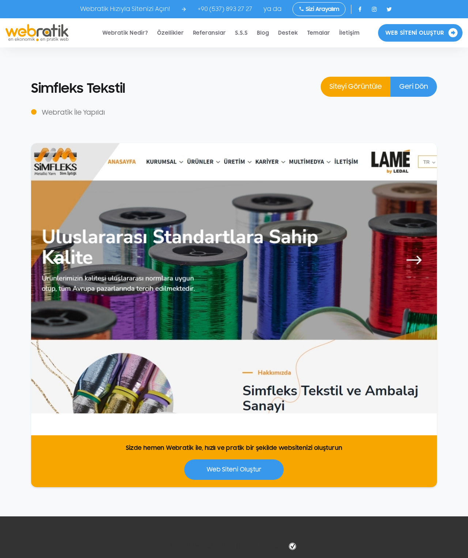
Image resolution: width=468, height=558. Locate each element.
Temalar (318, 33)
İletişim (349, 33)
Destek (288, 33)
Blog (263, 33)
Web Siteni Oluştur (234, 469)
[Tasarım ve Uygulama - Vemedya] (293, 546)
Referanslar (209, 33)
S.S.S (241, 33)
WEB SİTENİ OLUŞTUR (414, 33)
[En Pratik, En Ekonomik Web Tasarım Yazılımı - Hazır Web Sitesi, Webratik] (36, 33)
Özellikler (170, 33)
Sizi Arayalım (321, 9)
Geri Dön (413, 87)
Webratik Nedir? (125, 33)
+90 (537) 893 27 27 (225, 9)
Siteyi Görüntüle (355, 87)
